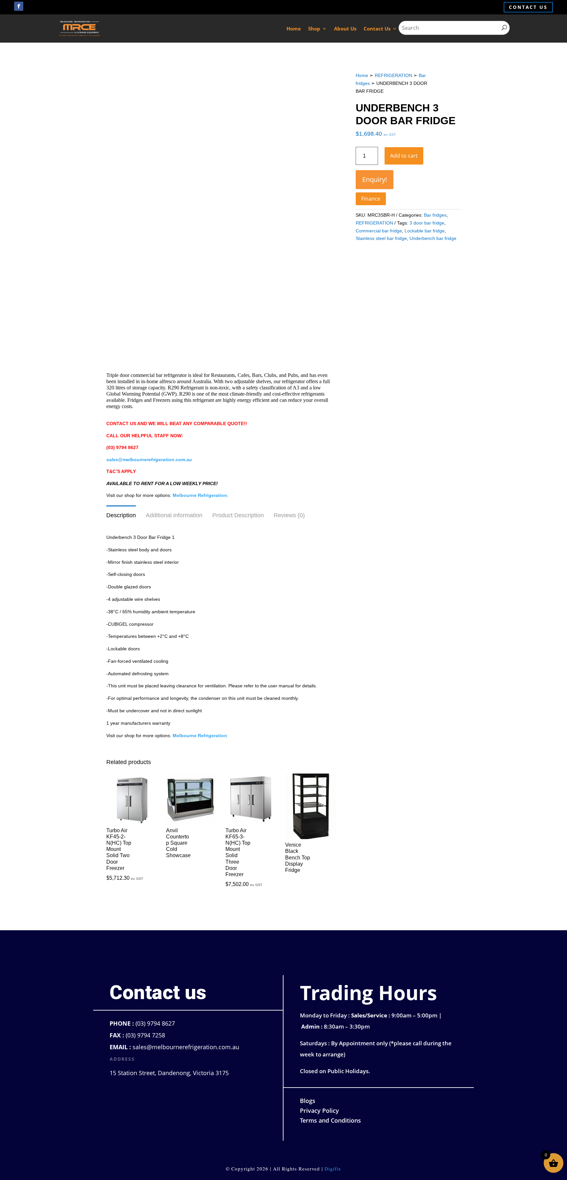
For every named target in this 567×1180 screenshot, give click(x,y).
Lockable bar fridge (425, 230)
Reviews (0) (289, 515)
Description (121, 515)
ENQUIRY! (374, 179)
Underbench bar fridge (433, 238)
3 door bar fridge (427, 223)
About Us (345, 28)
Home (293, 28)
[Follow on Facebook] (18, 6)
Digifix (333, 1168)
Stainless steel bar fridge (381, 238)
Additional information (174, 515)
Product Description (238, 515)
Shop (314, 28)
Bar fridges (435, 215)
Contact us (528, 7)
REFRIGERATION (393, 75)
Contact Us (377, 28)
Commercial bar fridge (379, 230)
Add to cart (404, 155)
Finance (370, 198)
